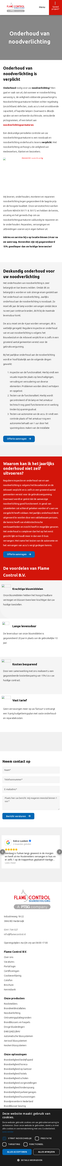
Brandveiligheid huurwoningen (19, 1096)
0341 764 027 (11, 929)
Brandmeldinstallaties (15, 1008)
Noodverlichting (12, 1013)
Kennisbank (10, 989)
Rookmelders (10, 1003)
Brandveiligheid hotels (15, 1073)
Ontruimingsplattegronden (17, 1017)
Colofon (8, 980)
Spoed (55, 7)
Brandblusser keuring (15, 1106)
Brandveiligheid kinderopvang (19, 1087)
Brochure (9, 985)
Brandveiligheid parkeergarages (20, 1092)
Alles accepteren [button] (17, 1152)
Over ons (9, 957)
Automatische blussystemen (18, 1036)
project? (55, 9)
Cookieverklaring (12, 975)
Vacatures (9, 961)
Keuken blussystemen (15, 1045)
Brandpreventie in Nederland (18, 1101)
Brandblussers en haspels (17, 1022)
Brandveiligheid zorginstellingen (20, 1083)
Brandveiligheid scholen (16, 1078)
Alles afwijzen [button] (46, 1152)
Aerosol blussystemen (15, 1040)
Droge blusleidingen (14, 1027)
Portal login (10, 966)
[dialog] (31, 1137)
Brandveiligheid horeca (15, 1064)
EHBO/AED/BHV (12, 1031)
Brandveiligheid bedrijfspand (18, 1059)
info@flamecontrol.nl (15, 934)
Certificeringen (11, 971)
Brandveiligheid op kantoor (18, 1069)
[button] (2, 853)
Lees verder (8, 1131)
